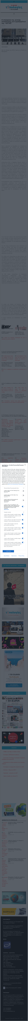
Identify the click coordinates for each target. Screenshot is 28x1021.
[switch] (23, 491)
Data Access (14, 555)
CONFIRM (8, 551)
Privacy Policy (21, 555)
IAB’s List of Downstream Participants (15, 484)
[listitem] (14, 488)
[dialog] (14, 510)
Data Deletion (6, 555)
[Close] (25, 465)
